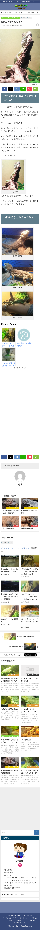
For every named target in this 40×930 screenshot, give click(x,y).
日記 (24, 18)
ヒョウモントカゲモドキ (13, 920)
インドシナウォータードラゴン (10, 17)
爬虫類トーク (28, 915)
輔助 (20, 484)
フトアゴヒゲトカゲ (9, 918)
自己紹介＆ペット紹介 (15, 915)
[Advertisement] (20, 390)
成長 (30, 18)
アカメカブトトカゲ (28, 920)
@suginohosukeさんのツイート (13, 894)
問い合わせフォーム (20, 922)
